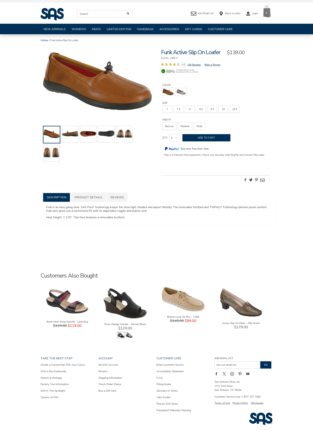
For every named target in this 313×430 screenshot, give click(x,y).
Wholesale (257, 403)
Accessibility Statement (170, 371)
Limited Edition (119, 29)
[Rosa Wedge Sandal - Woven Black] (125, 318)
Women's (79, 29)
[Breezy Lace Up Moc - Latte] (183, 310)
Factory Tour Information (55, 384)
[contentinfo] (168, 92)
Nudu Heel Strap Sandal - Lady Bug (67, 321)
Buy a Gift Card (107, 390)
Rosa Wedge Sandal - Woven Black (125, 324)
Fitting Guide (163, 384)
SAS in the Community (53, 371)
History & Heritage (51, 378)
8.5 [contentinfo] (201, 109)
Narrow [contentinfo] (169, 126)
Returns (103, 371)
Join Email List (223, 358)
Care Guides (163, 397)
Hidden (44, 40)
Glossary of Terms (167, 390)
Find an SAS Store (167, 404)
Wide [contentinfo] (199, 126)
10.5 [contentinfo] (234, 109)
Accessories (169, 29)
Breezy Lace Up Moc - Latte (183, 317)
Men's (96, 29)
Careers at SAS (50, 397)
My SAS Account (108, 365)
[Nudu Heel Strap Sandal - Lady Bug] (67, 315)
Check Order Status (110, 384)
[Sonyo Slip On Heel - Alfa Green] (241, 317)
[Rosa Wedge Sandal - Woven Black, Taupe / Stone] (129, 337)
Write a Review (212, 64)
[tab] (56, 197)
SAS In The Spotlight (53, 390)
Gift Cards (193, 29)
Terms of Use (222, 403)
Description (56, 197)
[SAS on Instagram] (233, 373)
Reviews (117, 197)
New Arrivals (54, 29)
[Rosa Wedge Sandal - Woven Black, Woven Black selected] (121, 337)
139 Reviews (194, 64)
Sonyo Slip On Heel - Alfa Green (241, 323)
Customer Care (220, 29)
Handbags (145, 29)
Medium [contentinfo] (185, 126)
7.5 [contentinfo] (178, 109)
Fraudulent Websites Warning (173, 410)
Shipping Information (110, 378)
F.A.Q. (159, 378)
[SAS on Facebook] (217, 373)
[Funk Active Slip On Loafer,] (97, 82)
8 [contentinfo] (189, 109)
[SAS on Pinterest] (241, 373)
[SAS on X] (225, 373)
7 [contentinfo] (167, 109)
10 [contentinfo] (223, 109)
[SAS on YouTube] (249, 373)
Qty (165, 137)
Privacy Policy (240, 403)
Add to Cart (206, 137)
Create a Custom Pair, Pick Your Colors (63, 365)
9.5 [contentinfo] (212, 109)
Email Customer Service (170, 365)
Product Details (88, 197)
